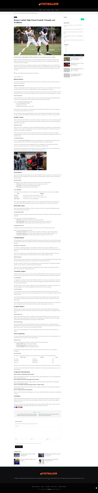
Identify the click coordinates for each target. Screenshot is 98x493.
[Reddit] (18, 407)
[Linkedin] (20, 407)
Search (65, 17)
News (66, 46)
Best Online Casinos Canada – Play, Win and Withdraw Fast (73, 29)
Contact (42, 486)
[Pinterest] (21, 407)
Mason (16, 24)
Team (66, 51)
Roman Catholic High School (24, 140)
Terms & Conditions (62, 486)
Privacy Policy (54, 486)
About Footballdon (36, 486)
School (15, 17)
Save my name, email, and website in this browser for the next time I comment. (28, 443)
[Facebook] (15, 407)
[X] (16, 407)
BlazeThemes (58, 489)
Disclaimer (48, 486)
